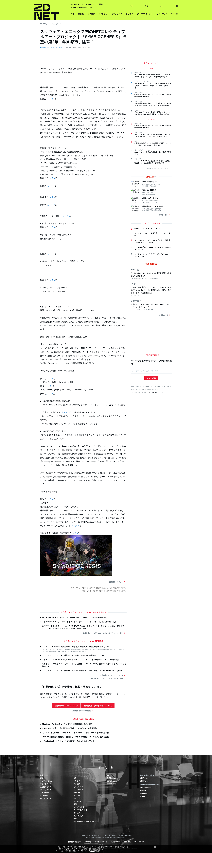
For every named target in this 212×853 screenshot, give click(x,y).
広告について (115, 842)
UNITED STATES (146, 788)
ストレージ (77, 795)
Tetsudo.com (111, 784)
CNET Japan (152, 392)
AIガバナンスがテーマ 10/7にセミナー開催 (87, 4)
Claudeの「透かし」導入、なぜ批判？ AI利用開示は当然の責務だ (68, 724)
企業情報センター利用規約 (81, 711)
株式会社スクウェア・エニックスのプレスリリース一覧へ (103, 633)
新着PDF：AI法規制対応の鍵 (81, 7)
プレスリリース (56, 24)
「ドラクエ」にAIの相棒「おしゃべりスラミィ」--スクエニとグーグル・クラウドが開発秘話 (80, 660)
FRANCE (143, 790)
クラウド (129, 14)
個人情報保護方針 (74, 842)
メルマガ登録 (151, 378)
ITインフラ (103, 14)
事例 (41, 778)
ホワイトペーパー (46, 784)
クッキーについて (101, 842)
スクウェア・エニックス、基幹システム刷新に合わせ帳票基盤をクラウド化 (73, 655)
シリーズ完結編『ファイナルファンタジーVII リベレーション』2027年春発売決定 (74, 617)
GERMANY (144, 793)
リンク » (51, 99)
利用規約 (88, 842)
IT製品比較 (44, 795)
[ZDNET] (51, 10)
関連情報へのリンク (116, 582)
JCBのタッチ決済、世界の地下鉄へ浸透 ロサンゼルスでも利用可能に (70, 728)
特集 (72, 14)
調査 (75, 819)
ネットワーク (78, 798)
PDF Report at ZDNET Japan (84, 821)
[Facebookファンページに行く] (100, 767)
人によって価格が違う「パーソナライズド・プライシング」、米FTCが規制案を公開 (75, 733)
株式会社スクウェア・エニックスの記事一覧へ (107, 678)
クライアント (78, 784)
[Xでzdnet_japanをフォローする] (106, 767)
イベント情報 (44, 792)
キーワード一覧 (45, 798)
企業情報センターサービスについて (98, 706)
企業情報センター (46, 787)
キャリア (77, 813)
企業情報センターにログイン (66, 706)
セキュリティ (116, 14)
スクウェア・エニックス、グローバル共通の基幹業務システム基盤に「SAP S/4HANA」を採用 (82, 670)
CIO (75, 778)
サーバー (77, 792)
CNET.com (144, 778)
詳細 (92, 851)
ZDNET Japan (44, 24)
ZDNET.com (144, 781)
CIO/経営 (91, 14)
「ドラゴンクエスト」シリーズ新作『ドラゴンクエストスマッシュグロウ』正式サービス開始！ (80, 622)
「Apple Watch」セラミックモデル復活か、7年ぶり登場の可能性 (68, 741)
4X (108, 775)
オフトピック (78, 816)
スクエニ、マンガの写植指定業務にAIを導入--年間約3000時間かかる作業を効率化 (76, 647)
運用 (75, 804)
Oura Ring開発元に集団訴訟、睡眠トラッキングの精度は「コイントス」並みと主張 (75, 737)
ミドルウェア (78, 801)
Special (174, 14)
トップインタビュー (47, 781)
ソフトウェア (162, 14)
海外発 (81, 14)
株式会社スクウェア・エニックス (51, 47)
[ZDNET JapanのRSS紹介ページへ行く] (112, 767)
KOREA (142, 796)
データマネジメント (145, 14)
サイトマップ (139, 842)
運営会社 (127, 842)
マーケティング (79, 807)
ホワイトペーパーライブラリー (157, 168)
